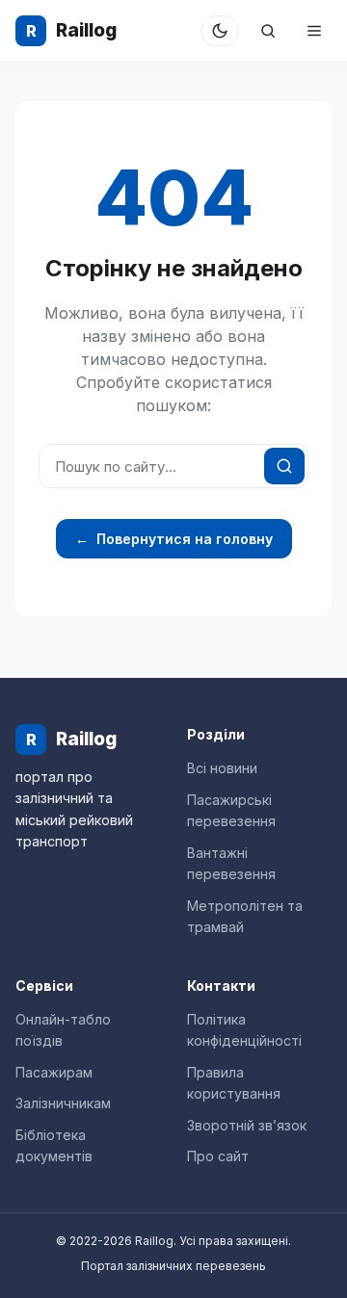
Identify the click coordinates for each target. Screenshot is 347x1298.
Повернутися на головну (174, 539)
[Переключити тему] (219, 30)
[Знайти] (284, 466)
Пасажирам (54, 1072)
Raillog (71, 30)
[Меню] (314, 30)
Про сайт (218, 1156)
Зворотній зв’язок (247, 1125)
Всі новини (222, 768)
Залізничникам (63, 1103)
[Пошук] (268, 30)
